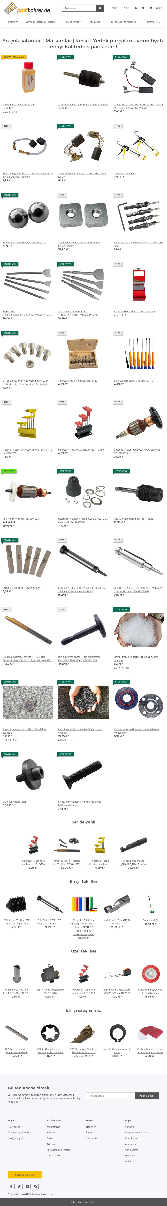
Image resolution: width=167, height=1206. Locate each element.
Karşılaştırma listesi (136, 1132)
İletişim (90, 1132)
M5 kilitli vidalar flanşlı (15, 801)
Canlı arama (131, 1149)
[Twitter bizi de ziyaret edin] (19, 1186)
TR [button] (125, 8)
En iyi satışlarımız (83, 1010)
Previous (8, 916)
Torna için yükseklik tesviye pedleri (22, 587)
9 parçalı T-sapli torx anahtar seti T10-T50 (81, 449)
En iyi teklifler (83, 881)
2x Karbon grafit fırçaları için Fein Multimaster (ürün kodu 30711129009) (28, 175)
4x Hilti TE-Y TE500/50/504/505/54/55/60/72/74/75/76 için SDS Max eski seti (27, 313)
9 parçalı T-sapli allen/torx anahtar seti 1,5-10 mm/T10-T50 (27, 451)
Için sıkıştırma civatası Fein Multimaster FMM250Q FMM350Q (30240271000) (79, 658)
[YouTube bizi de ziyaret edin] (27, 1186)
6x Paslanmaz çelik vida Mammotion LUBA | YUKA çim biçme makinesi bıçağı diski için (26, 382)
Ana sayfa (130, 1144)
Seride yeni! (83, 822)
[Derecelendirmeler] (9, 522)
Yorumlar (130, 1126)
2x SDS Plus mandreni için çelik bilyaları (24, 242)
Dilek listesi (131, 1138)
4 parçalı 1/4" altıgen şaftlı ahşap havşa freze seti (138, 244)
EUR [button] (114, 8)
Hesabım (130, 1155)
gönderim (47, 1193)
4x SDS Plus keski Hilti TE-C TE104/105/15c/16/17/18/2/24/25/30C (78, 313)
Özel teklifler (83, 951)
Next (159, 916)
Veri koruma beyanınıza (21, 1094)
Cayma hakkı (54, 1155)
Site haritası (92, 1138)
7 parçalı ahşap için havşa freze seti (77, 380)
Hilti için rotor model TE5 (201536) (21, 518)
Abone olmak (147, 1095)
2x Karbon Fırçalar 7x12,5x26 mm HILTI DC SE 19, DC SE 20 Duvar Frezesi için (138, 106)
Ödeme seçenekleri (18, 1132)
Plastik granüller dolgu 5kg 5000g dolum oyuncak (80, 731)
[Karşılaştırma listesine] (39, 57)
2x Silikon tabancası (125, 173)
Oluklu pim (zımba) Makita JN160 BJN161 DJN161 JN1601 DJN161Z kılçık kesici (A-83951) (27, 658)
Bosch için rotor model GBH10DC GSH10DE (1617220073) (137, 451)
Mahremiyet (53, 1126)
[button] (135, 8)
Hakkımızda (14, 1126)
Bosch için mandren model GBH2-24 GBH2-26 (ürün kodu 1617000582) (83, 520)
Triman (51, 1144)
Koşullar (51, 1132)
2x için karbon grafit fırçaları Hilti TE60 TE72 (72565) (82, 175)
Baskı (50, 1138)
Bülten (128, 1161)
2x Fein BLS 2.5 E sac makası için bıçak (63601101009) (79, 244)
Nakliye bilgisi (15, 1138)
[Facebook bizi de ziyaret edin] (11, 1186)
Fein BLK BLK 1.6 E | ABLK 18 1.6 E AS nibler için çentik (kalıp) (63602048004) (138, 589)
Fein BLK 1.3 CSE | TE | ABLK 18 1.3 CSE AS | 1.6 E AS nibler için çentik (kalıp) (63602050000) (82, 589)
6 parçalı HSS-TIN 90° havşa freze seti (134, 311)
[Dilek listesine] (47, 57)
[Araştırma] (100, 8)
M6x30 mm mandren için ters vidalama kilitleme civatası (79, 803)
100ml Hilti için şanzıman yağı (19, 104)
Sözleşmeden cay (24, 1174)
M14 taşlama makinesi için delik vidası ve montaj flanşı (136, 731)
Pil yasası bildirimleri (58, 1149)
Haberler (91, 1126)
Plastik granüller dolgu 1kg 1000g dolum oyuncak (136, 658)
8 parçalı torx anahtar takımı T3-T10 (133, 380)
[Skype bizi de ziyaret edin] (35, 1186)
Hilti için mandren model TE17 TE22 (133, 518)
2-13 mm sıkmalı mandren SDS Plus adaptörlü (83, 104)
